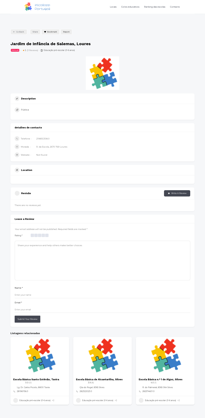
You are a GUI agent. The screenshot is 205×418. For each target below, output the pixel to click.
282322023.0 (86, 391)
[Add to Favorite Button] (64, 342)
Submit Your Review (27, 319)
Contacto (175, 6)
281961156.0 (22, 391)
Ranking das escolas (154, 6)
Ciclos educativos (130, 6)
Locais (113, 6)
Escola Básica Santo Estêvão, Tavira (36, 379)
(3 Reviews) (32, 50)
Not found (41, 155)
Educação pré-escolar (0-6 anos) (59, 50)
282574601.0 (148, 391)
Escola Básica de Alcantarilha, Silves (99, 379)
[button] (12, 373)
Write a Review (178, 193)
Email (18, 302)
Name (19, 288)
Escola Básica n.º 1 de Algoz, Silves (160, 379)
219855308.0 (43, 138)
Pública (25, 109)
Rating (18, 235)
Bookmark (52, 32)
